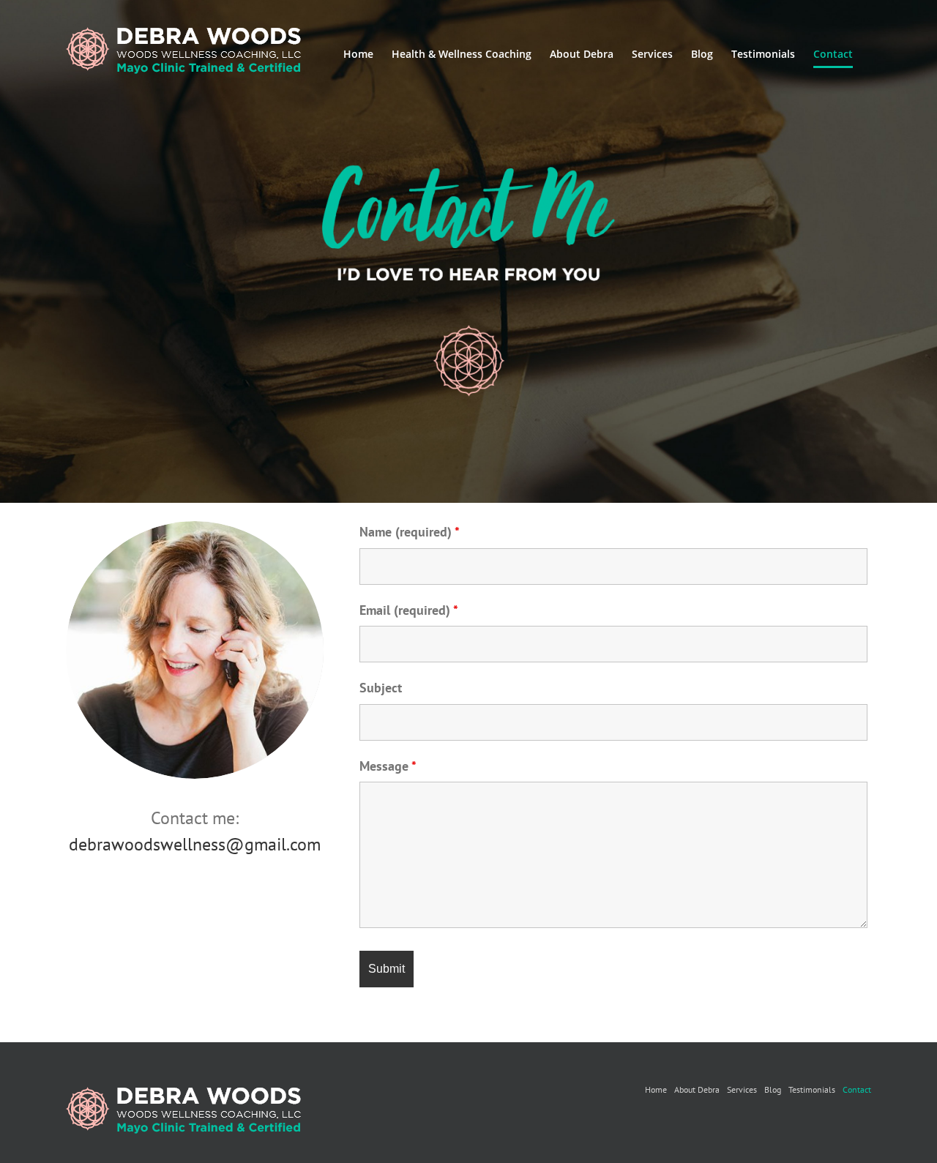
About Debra (697, 1089)
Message (388, 766)
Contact (857, 1089)
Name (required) (409, 531)
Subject (380, 687)
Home (656, 1089)
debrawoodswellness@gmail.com (195, 844)
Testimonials (811, 1089)
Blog (772, 1089)
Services (742, 1089)
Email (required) (408, 610)
